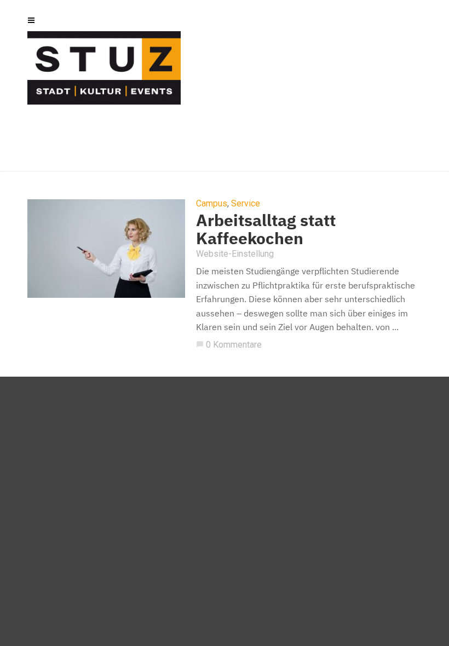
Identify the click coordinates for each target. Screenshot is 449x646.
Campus (211, 203)
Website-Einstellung (235, 254)
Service (245, 203)
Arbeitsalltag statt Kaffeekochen (266, 229)
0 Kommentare (229, 344)
